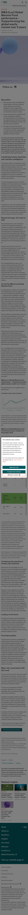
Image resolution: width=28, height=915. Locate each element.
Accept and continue (14, 472)
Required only (14, 467)
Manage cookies (13, 475)
